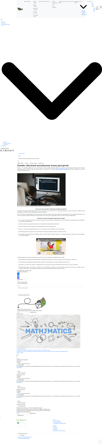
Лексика (83, 10)
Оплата (67, 1)
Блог (81, 1)
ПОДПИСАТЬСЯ (33, 312)
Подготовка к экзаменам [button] (44, 1)
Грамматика (84, 14)
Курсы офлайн (35, 5)
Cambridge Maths (36, 16)
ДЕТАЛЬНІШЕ (19, 367)
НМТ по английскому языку (55, 3)
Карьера (55, 426)
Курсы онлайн (35, 2)
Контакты (71, 1)
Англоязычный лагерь (62, 2)
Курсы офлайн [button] (27, 1)
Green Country (22, 153)
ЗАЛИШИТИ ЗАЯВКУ (5, 148)
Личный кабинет (56, 420)
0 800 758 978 (92, 4)
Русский (22, 435)
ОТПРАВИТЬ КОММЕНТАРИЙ (23, 295)
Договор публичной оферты (24, 438)
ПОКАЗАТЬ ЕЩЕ (22, 406)
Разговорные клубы (77, 2)
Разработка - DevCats (22, 440)
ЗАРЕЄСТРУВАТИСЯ (21, 373)
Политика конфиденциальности (25, 437)
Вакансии (89, 1)
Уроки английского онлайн (61, 169)
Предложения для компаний (59, 430)
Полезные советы (7, 143)
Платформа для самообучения (59, 423)
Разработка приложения (23, 441)
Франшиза (55, 429)
